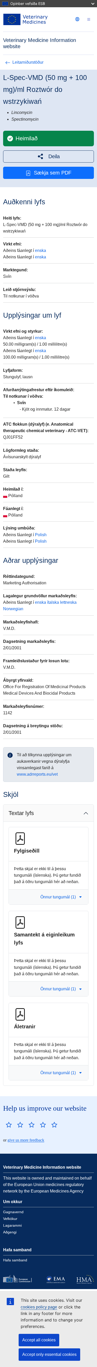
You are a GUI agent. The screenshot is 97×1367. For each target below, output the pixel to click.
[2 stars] (14, 1124)
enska (40, 250)
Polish (41, 535)
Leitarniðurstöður (27, 62)
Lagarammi (12, 1225)
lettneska (68, 602)
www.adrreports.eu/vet (37, 774)
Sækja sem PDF (52, 173)
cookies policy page (39, 1307)
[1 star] (8, 1124)
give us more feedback (26, 1140)
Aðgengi (10, 1232)
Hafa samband (15, 1260)
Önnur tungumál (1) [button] (58, 897)
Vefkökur (10, 1219)
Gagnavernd (13, 1212)
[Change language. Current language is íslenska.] (77, 19)
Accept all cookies (39, 1340)
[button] (48, 156)
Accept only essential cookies (49, 1354)
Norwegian (13, 609)
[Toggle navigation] (89, 19)
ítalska (53, 602)
